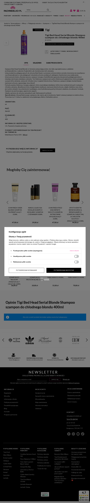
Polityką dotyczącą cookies (59, 240)
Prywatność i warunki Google (47, 244)
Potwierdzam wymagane (26, 270)
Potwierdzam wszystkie (64, 270)
